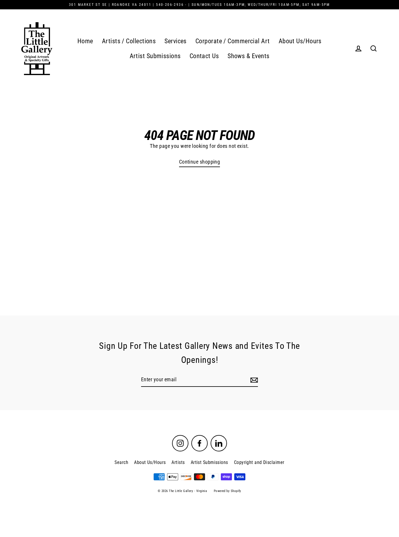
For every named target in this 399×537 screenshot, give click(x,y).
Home (85, 41)
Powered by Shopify (227, 491)
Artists (178, 462)
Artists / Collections (129, 41)
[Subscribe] (253, 380)
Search (121, 462)
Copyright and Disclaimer (259, 462)
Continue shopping (199, 162)
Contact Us (204, 56)
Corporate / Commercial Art (232, 41)
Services (175, 41)
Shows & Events (248, 56)
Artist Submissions (155, 56)
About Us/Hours (300, 41)
